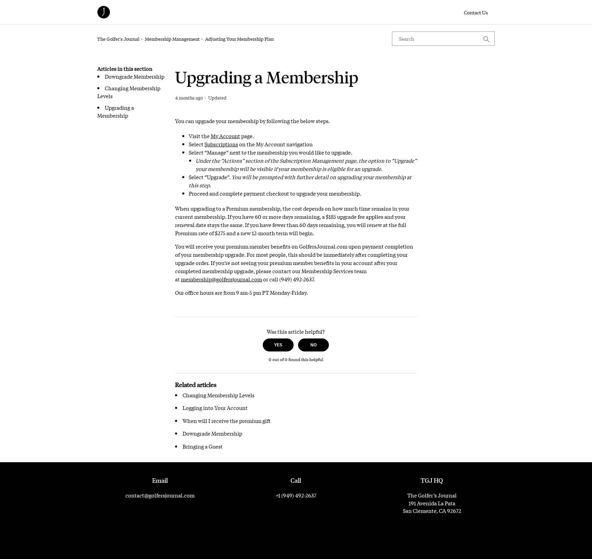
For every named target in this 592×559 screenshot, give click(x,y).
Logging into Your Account (215, 407)
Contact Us (476, 12)
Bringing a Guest (203, 446)
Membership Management (172, 39)
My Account (225, 135)
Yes (278, 345)
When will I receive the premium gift (227, 420)
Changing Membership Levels (219, 395)
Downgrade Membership (134, 76)
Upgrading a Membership (115, 111)
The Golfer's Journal (118, 39)
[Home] (103, 12)
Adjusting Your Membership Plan (239, 39)
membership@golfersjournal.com (221, 279)
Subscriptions (221, 144)
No (313, 345)
